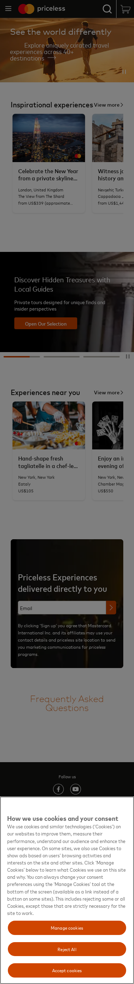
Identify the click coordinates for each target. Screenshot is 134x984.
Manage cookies (67, 927)
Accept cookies (67, 970)
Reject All (67, 949)
